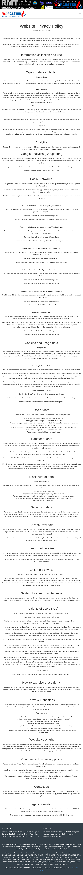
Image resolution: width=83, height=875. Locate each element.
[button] (80, 14)
